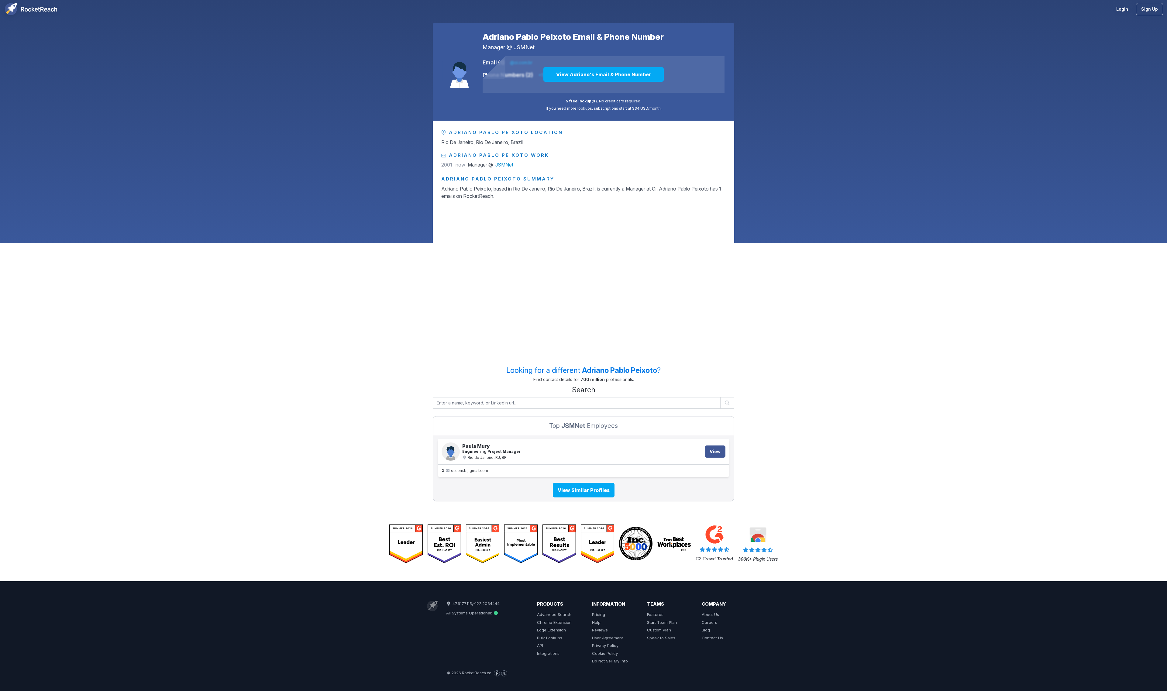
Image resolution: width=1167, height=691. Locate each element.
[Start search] (727, 403)
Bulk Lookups (549, 637)
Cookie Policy (605, 653)
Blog (706, 629)
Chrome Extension (554, 622)
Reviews (600, 629)
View (715, 451)
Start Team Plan (662, 622)
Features (655, 614)
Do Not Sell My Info (610, 660)
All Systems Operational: (469, 612)
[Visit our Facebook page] (497, 673)
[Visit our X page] (504, 673)
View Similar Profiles (584, 490)
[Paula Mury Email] (451, 451)
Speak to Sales (661, 637)
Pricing (598, 614)
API (540, 645)
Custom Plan (659, 629)
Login (1122, 9)
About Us (710, 614)
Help (596, 622)
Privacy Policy (605, 645)
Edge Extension (551, 629)
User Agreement (607, 637)
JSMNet (524, 47)
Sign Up (1149, 9)
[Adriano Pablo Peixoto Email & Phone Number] (459, 71)
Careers (709, 622)
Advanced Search (554, 614)
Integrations (548, 653)
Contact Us (712, 637)
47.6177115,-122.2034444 (475, 603)
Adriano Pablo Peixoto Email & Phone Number (573, 37)
